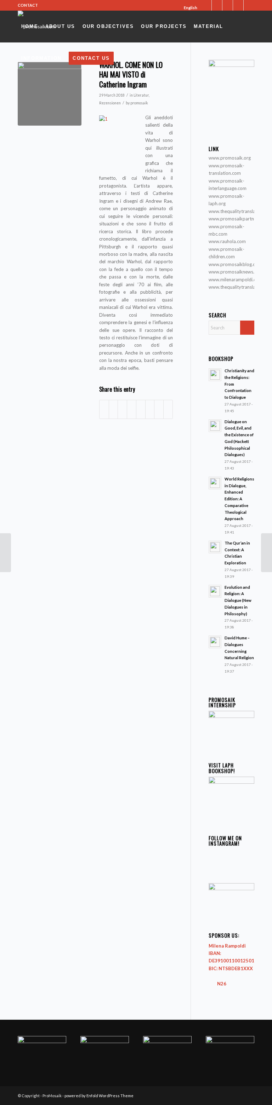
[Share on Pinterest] (122, 409)
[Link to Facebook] (217, 5)
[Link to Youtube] (238, 5)
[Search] (123, 58)
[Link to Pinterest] (249, 5)
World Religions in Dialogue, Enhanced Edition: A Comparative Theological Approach (239, 499)
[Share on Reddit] (158, 409)
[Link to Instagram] (227, 5)
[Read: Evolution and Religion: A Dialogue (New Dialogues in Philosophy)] (215, 591)
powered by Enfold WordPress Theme (99, 1095)
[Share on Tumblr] (140, 409)
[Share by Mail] (168, 409)
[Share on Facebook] (104, 409)
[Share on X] (113, 409)
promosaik (139, 103)
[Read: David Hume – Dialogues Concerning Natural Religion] (215, 641)
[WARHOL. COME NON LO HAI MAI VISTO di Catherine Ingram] (49, 94)
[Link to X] (206, 5)
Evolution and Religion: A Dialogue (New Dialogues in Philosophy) (238, 600)
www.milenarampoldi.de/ (235, 279)
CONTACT (28, 5)
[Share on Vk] (150, 409)
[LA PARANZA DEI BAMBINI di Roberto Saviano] (5, 552)
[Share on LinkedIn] (131, 409)
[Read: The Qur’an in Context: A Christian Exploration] (215, 547)
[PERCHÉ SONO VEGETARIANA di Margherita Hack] (266, 552)
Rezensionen (110, 103)
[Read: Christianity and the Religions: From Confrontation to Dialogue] (215, 374)
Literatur (141, 95)
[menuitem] (188, 8)
